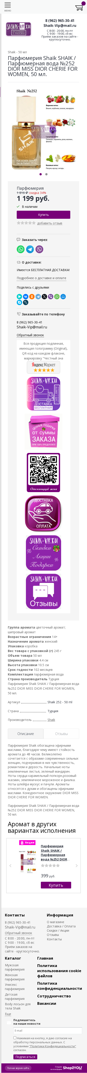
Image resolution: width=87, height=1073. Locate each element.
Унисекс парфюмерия (15, 986)
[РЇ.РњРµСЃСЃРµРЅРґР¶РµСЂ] (19, 296)
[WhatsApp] (57, 296)
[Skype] (19, 302)
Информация (60, 915)
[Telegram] (38, 296)
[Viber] (50, 296)
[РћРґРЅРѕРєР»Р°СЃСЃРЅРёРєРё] (32, 296)
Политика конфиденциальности (59, 986)
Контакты (15, 915)
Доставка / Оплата (61, 926)
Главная (45, 958)
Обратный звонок (30, 335)
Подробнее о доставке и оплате (41, 278)
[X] (44, 296)
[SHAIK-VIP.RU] (18, 29)
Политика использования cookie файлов (59, 970)
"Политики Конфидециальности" (52, 1046)
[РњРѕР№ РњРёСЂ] (63, 296)
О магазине (55, 922)
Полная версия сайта (18, 1068)
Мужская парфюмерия (15, 967)
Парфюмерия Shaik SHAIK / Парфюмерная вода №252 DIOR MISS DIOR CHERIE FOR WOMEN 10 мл (55, 857)
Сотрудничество (54, 996)
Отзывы (53, 935)
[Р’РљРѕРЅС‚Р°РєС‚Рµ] (25, 296)
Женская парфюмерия (15, 977)
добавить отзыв (49, 223)
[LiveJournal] (25, 302)
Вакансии (46, 1003)
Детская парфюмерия (15, 996)
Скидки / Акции (58, 930)
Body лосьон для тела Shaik (18, 1006)
